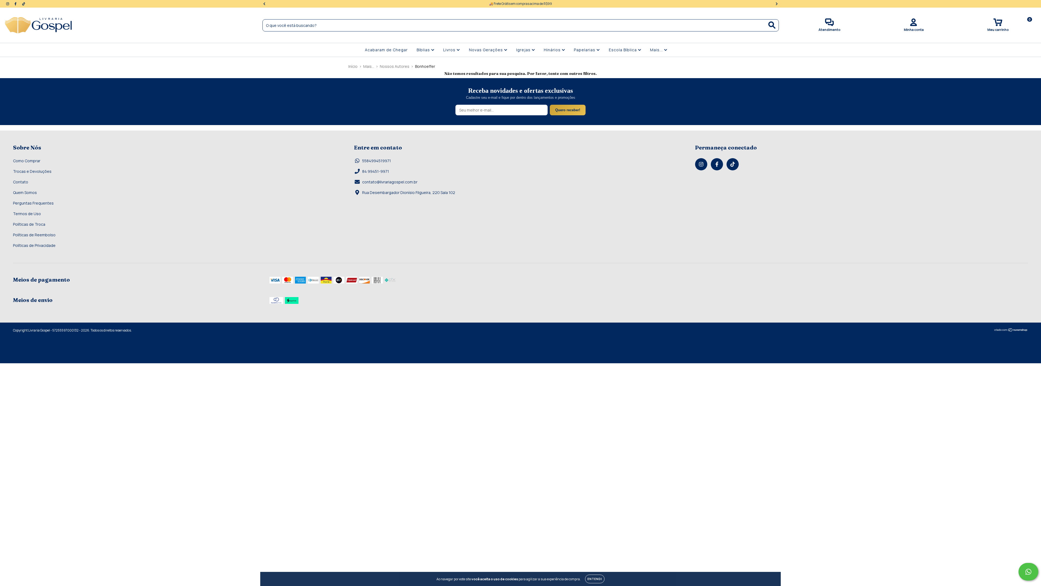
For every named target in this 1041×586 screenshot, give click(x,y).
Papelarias (585, 49)
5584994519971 (376, 160)
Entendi (594, 579)
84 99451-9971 (375, 171)
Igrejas (524, 49)
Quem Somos (25, 192)
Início (353, 66)
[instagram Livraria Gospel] (8, 3)
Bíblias (424, 49)
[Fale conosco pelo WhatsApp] (1028, 572)
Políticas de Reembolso (34, 234)
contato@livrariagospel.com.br (389, 181)
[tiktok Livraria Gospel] (23, 3)
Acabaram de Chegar (386, 49)
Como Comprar (26, 160)
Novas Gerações (486, 49)
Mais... (657, 49)
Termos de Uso (27, 213)
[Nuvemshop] (1011, 330)
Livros (450, 49)
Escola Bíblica (623, 49)
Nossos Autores (394, 66)
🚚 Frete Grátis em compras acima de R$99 (520, 3)
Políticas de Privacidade (34, 245)
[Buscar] (772, 25)
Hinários (553, 49)
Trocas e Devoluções (32, 171)
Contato (20, 181)
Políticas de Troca (29, 224)
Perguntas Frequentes (33, 203)
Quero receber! (567, 110)
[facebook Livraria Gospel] (16, 3)
